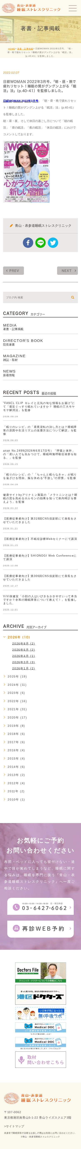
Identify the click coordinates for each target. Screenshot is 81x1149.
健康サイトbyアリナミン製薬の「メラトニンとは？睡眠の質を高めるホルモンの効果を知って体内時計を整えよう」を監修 (40, 498)
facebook (28, 243)
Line (40, 243)
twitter (53, 243)
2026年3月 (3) (23, 662)
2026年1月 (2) (23, 668)
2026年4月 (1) (23, 655)
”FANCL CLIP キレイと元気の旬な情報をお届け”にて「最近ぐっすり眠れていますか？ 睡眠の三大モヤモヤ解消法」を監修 (39, 406)
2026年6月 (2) (23, 649)
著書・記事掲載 (25, 49)
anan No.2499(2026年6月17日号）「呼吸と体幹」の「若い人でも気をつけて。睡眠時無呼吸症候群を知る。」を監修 (40, 454)
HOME (11, 49)
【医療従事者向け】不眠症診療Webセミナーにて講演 (40, 538)
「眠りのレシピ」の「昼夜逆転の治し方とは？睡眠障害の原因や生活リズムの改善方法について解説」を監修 (40, 430)
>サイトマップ (14, 1126)
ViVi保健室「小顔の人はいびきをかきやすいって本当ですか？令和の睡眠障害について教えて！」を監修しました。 (40, 600)
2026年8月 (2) (23, 643)
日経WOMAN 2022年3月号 (20, 100)
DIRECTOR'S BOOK (23, 342)
